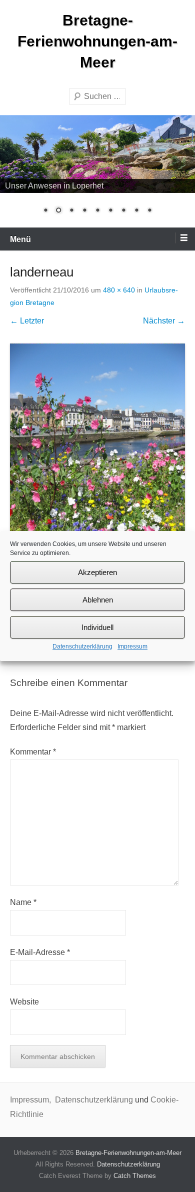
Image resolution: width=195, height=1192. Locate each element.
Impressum (133, 646)
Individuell (98, 627)
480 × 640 (119, 290)
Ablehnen (97, 600)
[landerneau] (97, 460)
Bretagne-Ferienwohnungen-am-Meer (98, 41)
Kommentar (33, 752)
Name (23, 902)
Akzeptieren (97, 572)
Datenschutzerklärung (82, 646)
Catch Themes (135, 1176)
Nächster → (164, 320)
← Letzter (27, 320)
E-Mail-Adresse (40, 952)
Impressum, (31, 1100)
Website (24, 1002)
